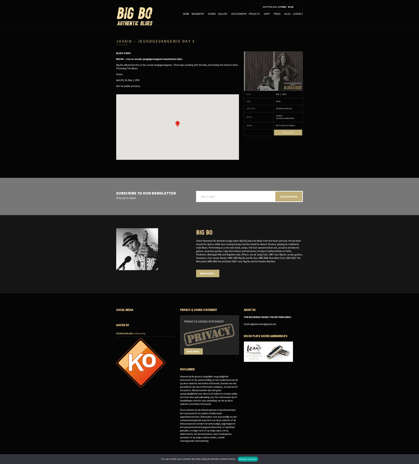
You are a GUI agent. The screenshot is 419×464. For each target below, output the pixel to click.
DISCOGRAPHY (238, 13)
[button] (177, 124)
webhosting (131, 333)
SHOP (267, 13)
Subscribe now (288, 196)
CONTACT (298, 13)
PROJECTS (254, 13)
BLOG (287, 13)
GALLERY (222, 13)
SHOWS (212, 13)
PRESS (277, 13)
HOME (186, 13)
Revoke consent (247, 459)
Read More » (207, 273)
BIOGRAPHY (197, 13)
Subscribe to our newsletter (146, 193)
